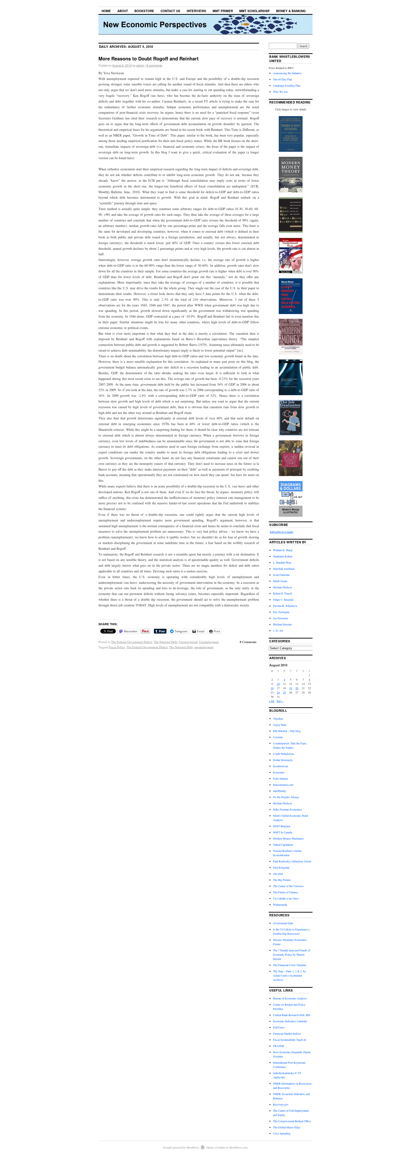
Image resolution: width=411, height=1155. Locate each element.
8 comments (154, 65)
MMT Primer (223, 11)
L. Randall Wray (282, 562)
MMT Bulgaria (281, 826)
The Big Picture (282, 880)
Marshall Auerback (284, 568)
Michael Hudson (282, 587)
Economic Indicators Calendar (290, 1021)
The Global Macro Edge (286, 1127)
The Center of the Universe (288, 886)
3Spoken (278, 718)
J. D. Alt (278, 630)
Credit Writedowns (283, 754)
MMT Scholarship (254, 11)
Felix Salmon (280, 778)
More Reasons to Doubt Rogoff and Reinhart (148, 58)
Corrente (278, 737)
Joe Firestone (280, 618)
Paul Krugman (281, 867)
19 (290, 688)
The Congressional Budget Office (292, 1121)
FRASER (278, 1046)
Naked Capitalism (283, 844)
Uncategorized (188, 642)
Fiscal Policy (117, 647)
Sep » (280, 701)
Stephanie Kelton (282, 556)
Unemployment (209, 642)
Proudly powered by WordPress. (181, 1147)
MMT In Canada (282, 832)
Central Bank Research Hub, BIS (291, 1015)
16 (272, 688)
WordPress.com (238, 1147)
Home (106, 11)
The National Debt (165, 642)
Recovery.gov (281, 1104)
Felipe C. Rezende (283, 599)
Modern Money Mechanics (288, 838)
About (122, 11)
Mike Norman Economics (287, 809)
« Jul (271, 701)
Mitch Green (280, 581)
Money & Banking (291, 11)
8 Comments (248, 641)
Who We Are (280, 91)
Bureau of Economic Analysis (290, 998)
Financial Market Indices (287, 1033)
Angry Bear (279, 725)
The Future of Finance (285, 892)
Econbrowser (280, 766)
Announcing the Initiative (287, 73)
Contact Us (170, 11)
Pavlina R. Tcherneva (285, 606)
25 (284, 692)
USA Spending (281, 1133)
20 (296, 688)
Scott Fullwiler (281, 575)
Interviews (196, 11)
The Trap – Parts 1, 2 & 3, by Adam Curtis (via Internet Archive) (289, 975)
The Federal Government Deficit (131, 642)
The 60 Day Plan (282, 79)
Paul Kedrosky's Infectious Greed (292, 861)
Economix (278, 772)
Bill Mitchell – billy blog (287, 731)
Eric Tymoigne (281, 612)
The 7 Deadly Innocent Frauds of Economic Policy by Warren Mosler (291, 954)
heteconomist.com (283, 784)
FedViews (279, 1027)
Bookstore (144, 11)
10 (278, 684)
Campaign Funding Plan (286, 85)
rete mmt (278, 873)
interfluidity (279, 791)
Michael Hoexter (282, 624)
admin (140, 65)
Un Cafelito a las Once (285, 898)
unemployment (204, 647)
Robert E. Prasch (282, 593)
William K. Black (283, 550)
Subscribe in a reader (281, 532)
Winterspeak (280, 904)
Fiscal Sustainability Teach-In (289, 1040)
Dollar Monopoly (283, 760)
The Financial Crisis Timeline (289, 965)
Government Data (283, 923)
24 (278, 692)
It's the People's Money (286, 797)
